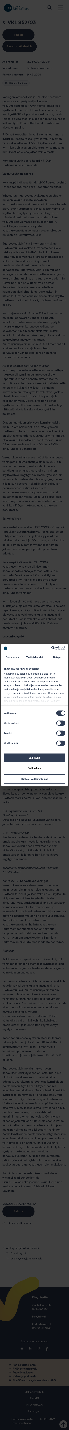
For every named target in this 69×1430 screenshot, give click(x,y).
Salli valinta (34, 768)
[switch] (60, 723)
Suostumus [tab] (12, 657)
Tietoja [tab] (56, 657)
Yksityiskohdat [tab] (34, 657)
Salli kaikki (34, 757)
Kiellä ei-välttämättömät (34, 779)
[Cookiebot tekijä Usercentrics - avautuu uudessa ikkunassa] (51, 648)
